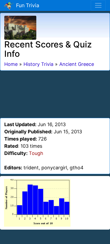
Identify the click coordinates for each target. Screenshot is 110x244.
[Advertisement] (55, 93)
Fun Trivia (26, 5)
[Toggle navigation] (98, 5)
